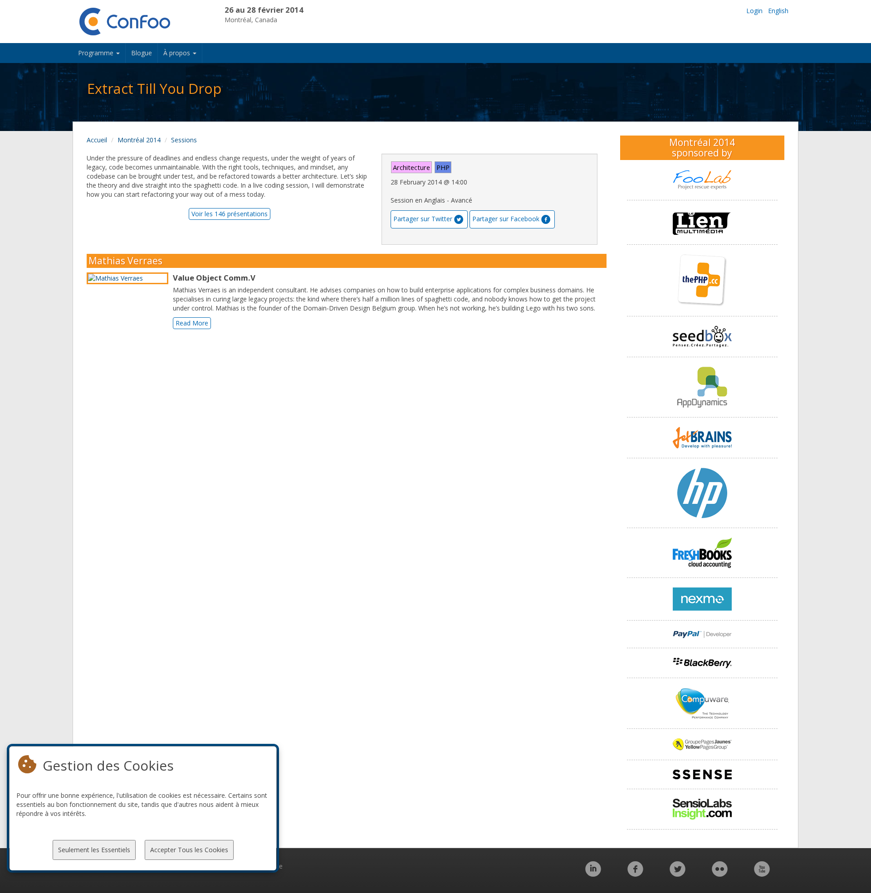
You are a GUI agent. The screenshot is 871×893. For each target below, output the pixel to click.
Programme (96, 53)
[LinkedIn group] (593, 873)
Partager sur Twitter (422, 218)
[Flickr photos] (720, 873)
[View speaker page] (130, 278)
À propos (177, 53)
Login (754, 10)
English (778, 10)
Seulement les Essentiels (94, 849)
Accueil (97, 140)
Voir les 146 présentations (229, 213)
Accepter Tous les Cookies (189, 849)
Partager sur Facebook (505, 218)
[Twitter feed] (677, 873)
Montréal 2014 (139, 140)
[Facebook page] (635, 873)
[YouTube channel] (762, 873)
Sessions (184, 140)
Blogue (141, 53)
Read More (192, 323)
